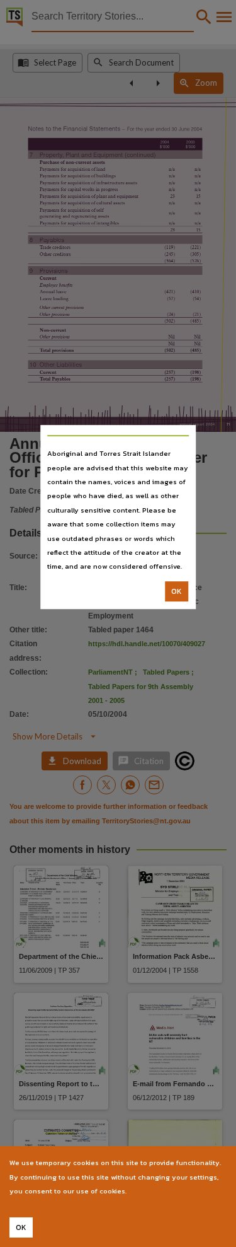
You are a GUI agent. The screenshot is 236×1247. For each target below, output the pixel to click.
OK (176, 591)
